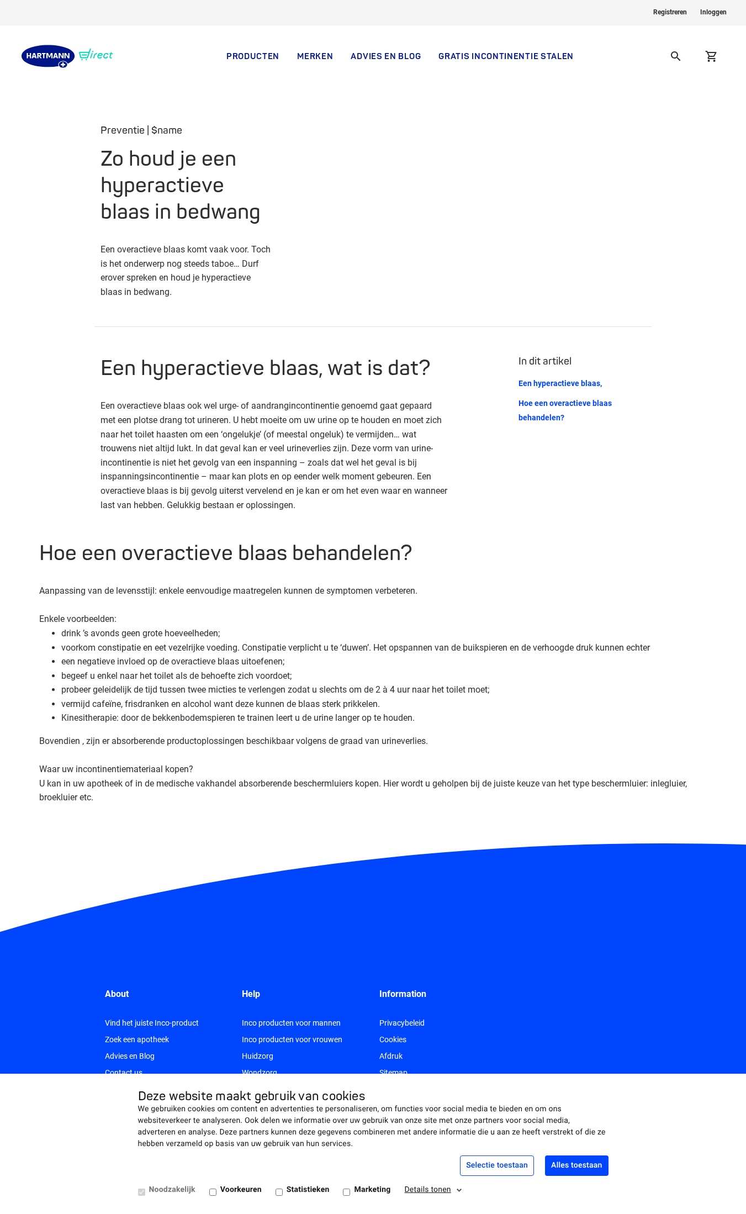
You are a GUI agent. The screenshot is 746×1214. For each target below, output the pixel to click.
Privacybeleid (402, 1022)
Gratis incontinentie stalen (506, 56)
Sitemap (393, 1072)
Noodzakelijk (172, 1189)
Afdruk (391, 1056)
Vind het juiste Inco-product (152, 1022)
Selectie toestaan (497, 1165)
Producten (252, 56)
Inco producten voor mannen (291, 1022)
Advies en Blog (386, 56)
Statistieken (308, 1189)
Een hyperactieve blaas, (560, 383)
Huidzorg (257, 1056)
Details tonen (427, 1189)
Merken (315, 56)
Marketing (372, 1189)
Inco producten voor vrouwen (292, 1039)
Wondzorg (259, 1072)
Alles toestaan (576, 1165)
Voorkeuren (241, 1189)
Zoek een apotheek (137, 1039)
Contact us (123, 1072)
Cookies (392, 1039)
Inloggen (713, 12)
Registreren (670, 12)
